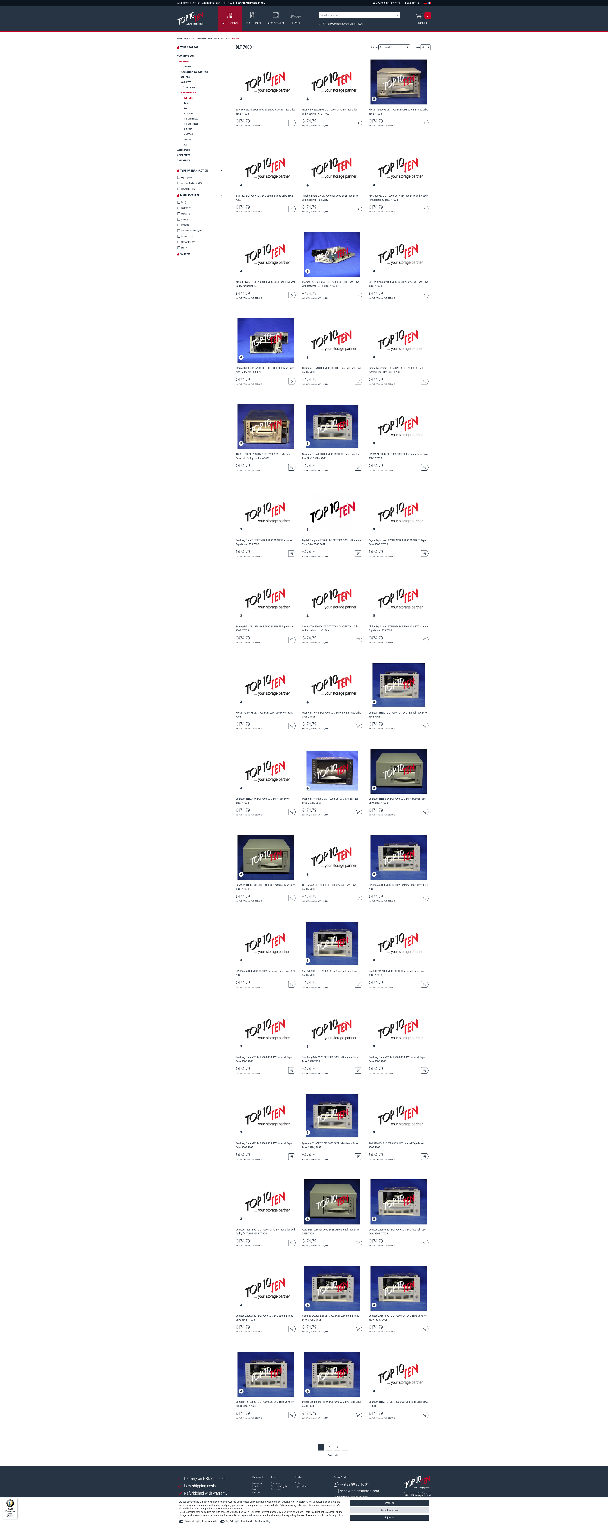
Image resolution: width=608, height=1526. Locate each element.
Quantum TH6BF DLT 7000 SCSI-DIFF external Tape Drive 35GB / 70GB (265, 887)
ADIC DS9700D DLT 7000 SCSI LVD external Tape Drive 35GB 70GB (330, 1231)
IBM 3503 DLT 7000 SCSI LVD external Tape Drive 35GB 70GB (264, 197)
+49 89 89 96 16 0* (354, 1484)
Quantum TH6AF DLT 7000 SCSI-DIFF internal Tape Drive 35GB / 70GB (331, 714)
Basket (255, 1489)
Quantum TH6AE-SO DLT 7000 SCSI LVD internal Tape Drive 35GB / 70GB (330, 800)
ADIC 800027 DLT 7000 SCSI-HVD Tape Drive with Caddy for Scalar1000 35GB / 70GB (398, 197)
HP (184, 219)
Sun (184, 247)
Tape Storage (229, 23)
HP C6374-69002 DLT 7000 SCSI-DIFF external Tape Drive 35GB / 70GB (398, 456)
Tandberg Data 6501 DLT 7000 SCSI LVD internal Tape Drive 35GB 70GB (264, 1059)
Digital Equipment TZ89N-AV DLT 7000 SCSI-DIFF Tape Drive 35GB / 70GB (397, 542)
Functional (246, 1521)
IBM (185, 225)
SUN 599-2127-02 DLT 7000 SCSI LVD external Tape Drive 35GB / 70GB (265, 111)
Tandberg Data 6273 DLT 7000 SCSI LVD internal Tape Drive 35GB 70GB (264, 1145)
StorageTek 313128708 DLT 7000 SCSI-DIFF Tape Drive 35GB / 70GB (264, 628)
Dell (184, 202)
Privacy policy (276, 1483)
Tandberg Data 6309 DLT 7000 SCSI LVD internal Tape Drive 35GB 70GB (397, 1059)
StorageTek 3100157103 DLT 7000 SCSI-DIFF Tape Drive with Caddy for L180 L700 (265, 370)
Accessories (276, 23)
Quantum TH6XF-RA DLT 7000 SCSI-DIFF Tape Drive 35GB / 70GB (263, 800)
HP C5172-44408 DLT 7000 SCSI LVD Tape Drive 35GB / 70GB (264, 714)
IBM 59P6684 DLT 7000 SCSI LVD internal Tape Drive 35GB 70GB (396, 1145)
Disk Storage (253, 23)
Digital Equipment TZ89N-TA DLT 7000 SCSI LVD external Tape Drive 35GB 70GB (398, 628)
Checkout (256, 1492)
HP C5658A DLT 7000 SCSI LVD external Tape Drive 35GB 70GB (265, 973)
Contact (298, 1483)
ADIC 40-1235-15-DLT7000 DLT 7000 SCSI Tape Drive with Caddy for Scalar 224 (265, 284)
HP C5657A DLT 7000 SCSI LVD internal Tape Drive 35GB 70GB (398, 887)
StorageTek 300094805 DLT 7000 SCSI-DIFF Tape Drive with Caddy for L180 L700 (330, 628)
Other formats (213, 38)
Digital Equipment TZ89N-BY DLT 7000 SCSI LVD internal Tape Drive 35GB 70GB (331, 542)
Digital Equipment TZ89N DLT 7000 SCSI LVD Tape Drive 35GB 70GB (331, 1403)
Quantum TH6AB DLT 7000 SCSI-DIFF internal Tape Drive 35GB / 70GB (331, 370)
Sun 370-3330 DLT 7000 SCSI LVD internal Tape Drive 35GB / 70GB (329, 973)
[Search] (397, 15)
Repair (186, 177)
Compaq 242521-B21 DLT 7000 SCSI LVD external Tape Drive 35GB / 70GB (264, 1317)
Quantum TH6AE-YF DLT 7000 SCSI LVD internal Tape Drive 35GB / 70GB (330, 1145)
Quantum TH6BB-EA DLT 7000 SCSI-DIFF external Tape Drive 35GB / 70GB (397, 800)
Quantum (187, 236)
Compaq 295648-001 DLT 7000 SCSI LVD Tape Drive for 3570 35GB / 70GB (398, 1317)
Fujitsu (185, 213)
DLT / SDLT (225, 38)
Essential (189, 1521)
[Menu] (15, 1499)
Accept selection (389, 1510)
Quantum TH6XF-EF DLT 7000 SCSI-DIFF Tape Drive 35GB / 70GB (398, 1403)
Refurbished (188, 189)
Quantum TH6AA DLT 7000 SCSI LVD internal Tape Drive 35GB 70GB (398, 714)
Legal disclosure (302, 1486)
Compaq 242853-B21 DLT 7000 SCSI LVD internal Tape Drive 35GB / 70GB (397, 1231)
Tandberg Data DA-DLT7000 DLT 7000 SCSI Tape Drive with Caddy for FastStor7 (330, 197)
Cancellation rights (279, 1486)
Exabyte (186, 208)
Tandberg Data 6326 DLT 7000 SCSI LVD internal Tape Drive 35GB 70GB (330, 1059)
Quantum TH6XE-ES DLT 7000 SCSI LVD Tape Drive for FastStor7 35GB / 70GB (330, 456)
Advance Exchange (191, 183)
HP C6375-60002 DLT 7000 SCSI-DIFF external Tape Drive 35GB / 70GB (398, 111)
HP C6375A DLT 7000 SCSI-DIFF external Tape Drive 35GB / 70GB (329, 887)
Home (179, 38)
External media (210, 1521)
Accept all (389, 1502)
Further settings (263, 1521)
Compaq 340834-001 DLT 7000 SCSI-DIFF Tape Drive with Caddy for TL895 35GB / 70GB (265, 1231)
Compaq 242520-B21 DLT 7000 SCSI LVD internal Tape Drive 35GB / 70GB (330, 1317)
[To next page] (345, 1447)
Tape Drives (201, 38)
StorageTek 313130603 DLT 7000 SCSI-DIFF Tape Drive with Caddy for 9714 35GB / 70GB (330, 284)
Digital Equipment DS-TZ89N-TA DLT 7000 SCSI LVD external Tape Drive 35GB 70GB (396, 370)
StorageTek (188, 242)
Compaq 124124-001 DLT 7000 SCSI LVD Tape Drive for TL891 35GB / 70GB (265, 1403)
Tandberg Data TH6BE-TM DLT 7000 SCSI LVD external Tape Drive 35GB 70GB (264, 542)
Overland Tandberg (191, 230)
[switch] (10, 1515)
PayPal (229, 1521)
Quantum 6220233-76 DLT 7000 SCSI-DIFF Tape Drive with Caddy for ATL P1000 (329, 111)
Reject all (389, 1517)
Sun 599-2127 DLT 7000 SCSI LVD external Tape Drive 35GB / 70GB (396, 973)
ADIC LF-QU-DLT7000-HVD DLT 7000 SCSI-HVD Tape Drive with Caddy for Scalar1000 (263, 456)
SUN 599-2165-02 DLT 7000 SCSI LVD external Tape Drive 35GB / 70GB (398, 284)
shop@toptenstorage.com (359, 1491)
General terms (276, 1489)
